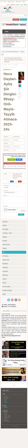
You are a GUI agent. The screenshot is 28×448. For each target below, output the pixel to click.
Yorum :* (6, 195)
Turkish (25, 4)
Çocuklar (5, 271)
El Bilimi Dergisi (7, 290)
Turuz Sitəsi (6, 311)
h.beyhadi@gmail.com (9, 38)
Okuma (12, 159)
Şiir (3, 252)
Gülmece (5, 275)
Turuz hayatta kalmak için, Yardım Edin (15, 163)
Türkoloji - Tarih (7, 233)
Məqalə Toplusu (11, 1)
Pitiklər (4, 1)
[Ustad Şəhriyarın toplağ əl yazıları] (14, 371)
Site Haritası (6, 420)
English (17, 4)
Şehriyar (5, 221)
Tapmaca (5, 267)
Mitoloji (5, 237)
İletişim (23, 1)
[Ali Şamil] (14, 345)
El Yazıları (6, 256)
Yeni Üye (16, 19)
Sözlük (5, 225)
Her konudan (6, 286)
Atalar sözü (6, 260)
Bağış (6, 31)
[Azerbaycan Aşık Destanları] (14, 354)
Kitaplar (22, 51)
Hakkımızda (18, 1)
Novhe (4, 279)
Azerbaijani (12, 4)
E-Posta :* (6, 190)
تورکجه (21, 4)
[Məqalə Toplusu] (14, 25)
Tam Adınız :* (7, 185)
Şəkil (4, 294)
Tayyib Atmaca (16, 136)
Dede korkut (6, 244)
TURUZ (5, 412)
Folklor (5, 248)
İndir (19, 159)
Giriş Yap (23, 19)
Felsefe (5, 240)
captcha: (6, 206)
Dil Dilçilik (5, 229)
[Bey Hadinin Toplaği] (14, 379)
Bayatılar (5, 263)
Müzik (4, 283)
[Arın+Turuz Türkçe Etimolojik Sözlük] (14, 363)
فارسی (8, 4)
